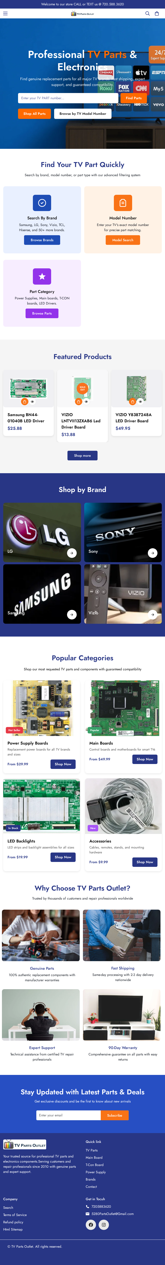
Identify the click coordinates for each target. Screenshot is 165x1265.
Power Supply (96, 1172)
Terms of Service (15, 1214)
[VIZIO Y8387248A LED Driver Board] (136, 388)
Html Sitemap (13, 1229)
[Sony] (123, 532)
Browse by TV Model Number (83, 113)
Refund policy (13, 1222)
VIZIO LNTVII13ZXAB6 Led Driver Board (81, 421)
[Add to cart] (24, 401)
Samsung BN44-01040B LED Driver (26, 418)
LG (10, 551)
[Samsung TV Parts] (42, 594)
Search (8, 1207)
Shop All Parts (34, 113)
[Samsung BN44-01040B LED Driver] (28, 388)
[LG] (42, 532)
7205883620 (101, 1206)
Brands (90, 1179)
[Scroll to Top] (157, 1242)
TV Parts (92, 1150)
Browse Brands (42, 240)
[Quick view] (32, 401)
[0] (157, 13)
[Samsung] (72, 614)
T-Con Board (95, 1164)
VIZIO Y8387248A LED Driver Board (134, 418)
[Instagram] (104, 1225)
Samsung (16, 613)
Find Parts (134, 98)
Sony (93, 551)
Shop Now (63, 764)
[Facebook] (91, 1225)
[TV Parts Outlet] (82, 13)
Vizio (93, 613)
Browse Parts (42, 313)
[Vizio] (152, 614)
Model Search (122, 240)
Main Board (94, 1157)
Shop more (82, 455)
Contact (91, 1186)
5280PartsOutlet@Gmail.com (113, 1213)
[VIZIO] (123, 594)
